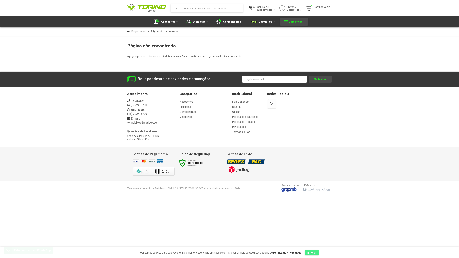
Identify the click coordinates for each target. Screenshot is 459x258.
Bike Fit (236, 106)
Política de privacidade (245, 116)
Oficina (236, 111)
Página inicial (138, 31)
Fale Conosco (240, 101)
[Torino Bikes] (146, 8)
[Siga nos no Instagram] (271, 104)
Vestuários (186, 116)
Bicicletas (185, 106)
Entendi (311, 252)
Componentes (188, 111)
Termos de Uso (241, 131)
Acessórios (186, 101)
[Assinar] (320, 79)
